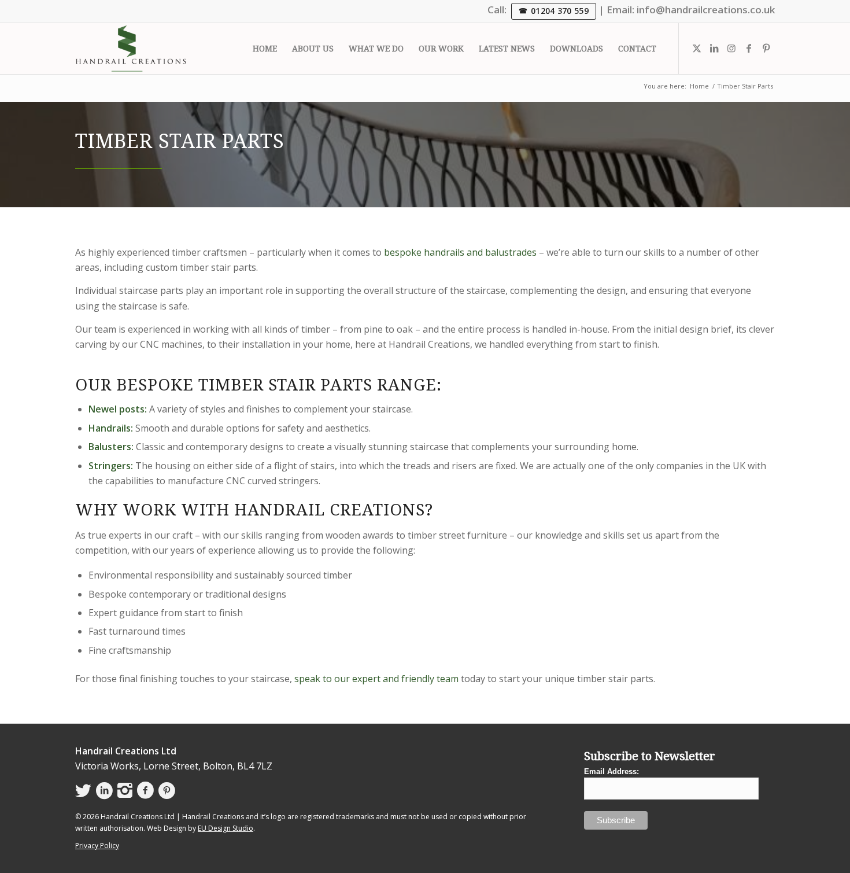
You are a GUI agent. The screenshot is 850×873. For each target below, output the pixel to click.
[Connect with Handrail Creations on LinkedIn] (104, 791)
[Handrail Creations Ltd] (131, 48)
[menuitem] (264, 48)
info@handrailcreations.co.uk (706, 9)
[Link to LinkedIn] (714, 48)
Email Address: (611, 771)
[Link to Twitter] (696, 48)
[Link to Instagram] (731, 48)
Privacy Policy (97, 845)
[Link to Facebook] (748, 48)
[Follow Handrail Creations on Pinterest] (166, 791)
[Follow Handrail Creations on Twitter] (83, 791)
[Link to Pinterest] (766, 48)
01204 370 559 (560, 10)
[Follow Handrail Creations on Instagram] (124, 791)
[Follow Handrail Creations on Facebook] (145, 791)
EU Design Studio (225, 828)
